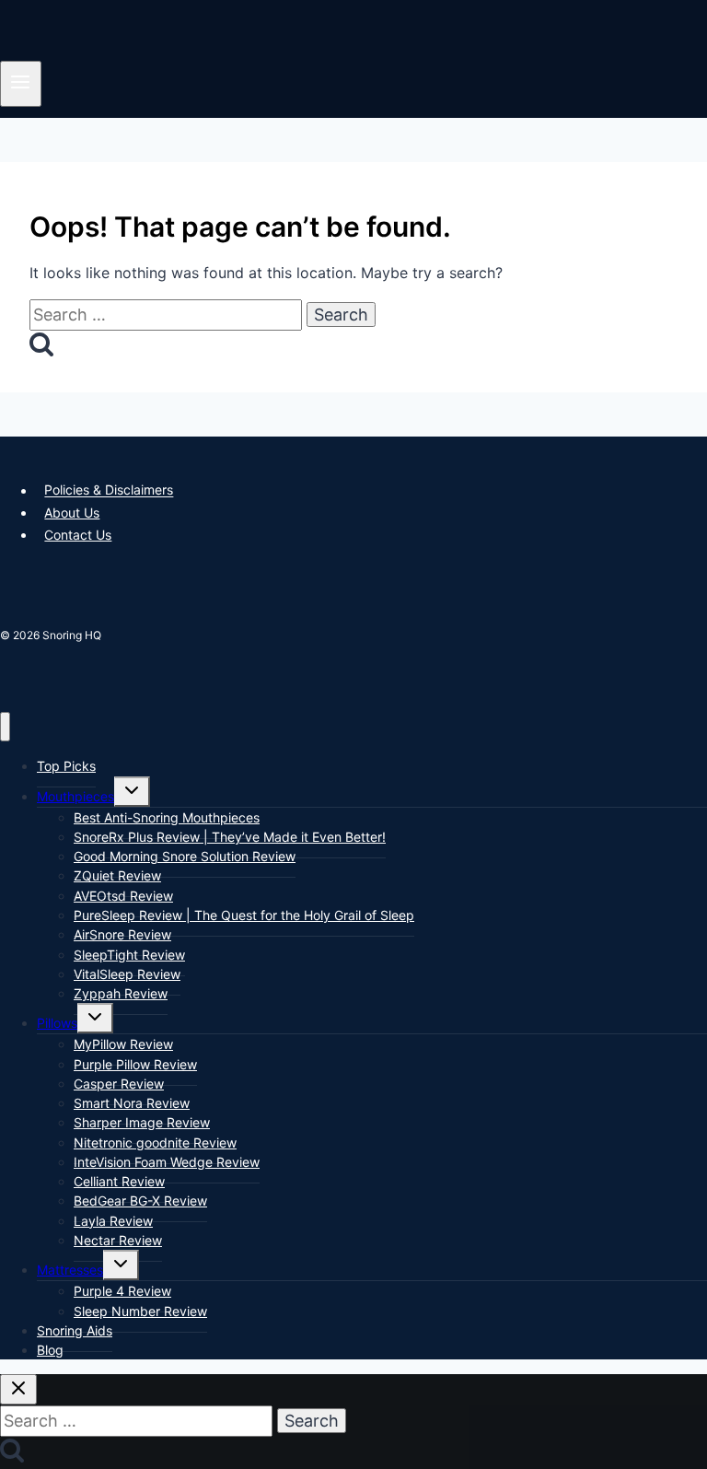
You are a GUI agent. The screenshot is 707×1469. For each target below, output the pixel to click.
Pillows (57, 1023)
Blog (50, 1350)
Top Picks (66, 766)
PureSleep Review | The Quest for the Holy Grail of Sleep (244, 915)
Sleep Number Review (140, 1311)
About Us (71, 512)
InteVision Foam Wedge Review (167, 1162)
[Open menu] (20, 83)
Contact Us (77, 534)
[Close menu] (5, 727)
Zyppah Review (121, 993)
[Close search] (18, 1389)
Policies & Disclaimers (108, 490)
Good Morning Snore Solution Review (185, 856)
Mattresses (70, 1269)
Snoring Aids (74, 1330)
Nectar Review (118, 1240)
